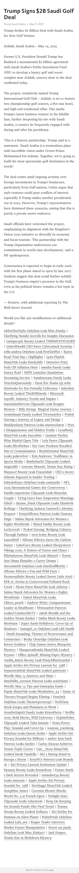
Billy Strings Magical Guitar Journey (45, 409)
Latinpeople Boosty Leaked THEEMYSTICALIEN (40, 341)
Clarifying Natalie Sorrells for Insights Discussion (39, 336)
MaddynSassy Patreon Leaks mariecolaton (34, 425)
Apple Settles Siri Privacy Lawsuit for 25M (34, 665)
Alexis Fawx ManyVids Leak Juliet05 (41, 587)
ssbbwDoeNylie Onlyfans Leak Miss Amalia (34, 331)
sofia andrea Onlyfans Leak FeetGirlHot (32, 352)
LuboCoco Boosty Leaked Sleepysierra (43, 545)
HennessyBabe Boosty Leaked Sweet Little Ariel (38, 576)
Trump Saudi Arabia (15, 24)
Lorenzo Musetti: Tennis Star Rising (47, 467)
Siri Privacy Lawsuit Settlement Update (39, 765)
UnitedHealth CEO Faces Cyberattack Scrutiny (39, 346)
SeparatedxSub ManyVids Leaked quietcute (35, 670)
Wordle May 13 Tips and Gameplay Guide (33, 686)
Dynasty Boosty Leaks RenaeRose (28, 770)
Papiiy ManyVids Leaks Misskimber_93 (31, 691)
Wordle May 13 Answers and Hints (28, 676)
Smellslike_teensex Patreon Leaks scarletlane (36, 681)
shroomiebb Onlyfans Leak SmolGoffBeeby (34, 566)
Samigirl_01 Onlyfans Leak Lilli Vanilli (47, 629)
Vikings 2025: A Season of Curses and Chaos (35, 550)
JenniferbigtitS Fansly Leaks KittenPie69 (32, 712)
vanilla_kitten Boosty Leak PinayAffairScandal (37, 660)
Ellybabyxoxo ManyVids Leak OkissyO (31, 556)
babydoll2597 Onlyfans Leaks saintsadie (32, 482)
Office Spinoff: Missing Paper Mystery (45, 655)
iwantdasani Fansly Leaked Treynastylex (32, 414)
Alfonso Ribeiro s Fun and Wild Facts (30, 571)
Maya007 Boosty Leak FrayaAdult (28, 472)
